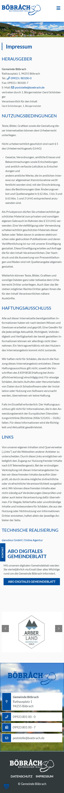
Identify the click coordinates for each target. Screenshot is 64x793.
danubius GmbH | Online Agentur (22, 540)
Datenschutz (21, 776)
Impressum (44, 776)
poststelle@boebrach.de (29, 87)
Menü (58, 8)
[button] (6, 786)
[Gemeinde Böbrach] (21, 10)
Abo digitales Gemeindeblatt (31, 581)
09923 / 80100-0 (21, 78)
